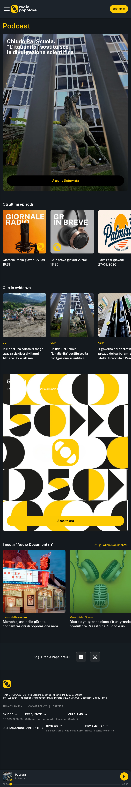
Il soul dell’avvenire (15, 617)
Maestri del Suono (81, 617)
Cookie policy (37, 706)
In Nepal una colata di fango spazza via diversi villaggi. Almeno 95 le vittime (23, 353)
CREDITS (58, 706)
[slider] (10, 784)
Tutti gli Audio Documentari (110, 545)
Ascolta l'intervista (65, 180)
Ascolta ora (65, 521)
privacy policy (12, 706)
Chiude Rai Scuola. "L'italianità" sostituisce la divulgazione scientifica (69, 353)
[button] (7, 9)
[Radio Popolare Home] (24, 9)
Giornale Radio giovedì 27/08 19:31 (24, 262)
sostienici (119, 8)
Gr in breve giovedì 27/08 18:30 (68, 262)
